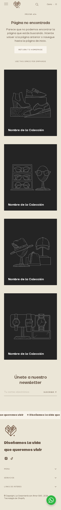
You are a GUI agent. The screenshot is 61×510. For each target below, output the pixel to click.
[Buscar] (34, 4)
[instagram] (6, 458)
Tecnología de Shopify (14, 498)
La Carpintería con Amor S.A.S (29, 496)
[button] (5, 4)
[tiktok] (12, 458)
